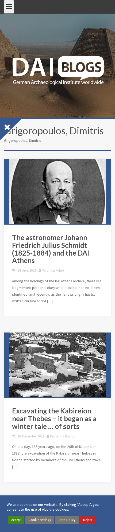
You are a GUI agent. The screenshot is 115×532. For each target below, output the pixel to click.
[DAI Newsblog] (57, 68)
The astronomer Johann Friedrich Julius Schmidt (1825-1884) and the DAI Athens (50, 249)
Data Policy (67, 520)
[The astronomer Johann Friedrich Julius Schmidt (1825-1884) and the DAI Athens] (57, 191)
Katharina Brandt (62, 436)
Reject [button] (87, 520)
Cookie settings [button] (40, 520)
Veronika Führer (53, 270)
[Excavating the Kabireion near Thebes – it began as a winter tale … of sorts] (57, 364)
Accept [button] (16, 520)
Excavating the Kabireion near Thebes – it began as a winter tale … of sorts (54, 418)
